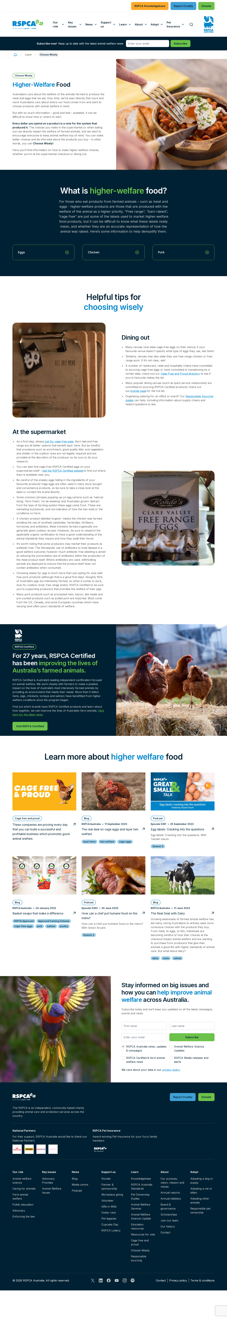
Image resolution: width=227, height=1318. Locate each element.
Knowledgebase (141, 1178)
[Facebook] (109, 1280)
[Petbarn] (29, 1149)
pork (39, 926)
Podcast (77, 1190)
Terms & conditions (202, 1280)
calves (177, 958)
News (75, 1172)
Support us (108, 1172)
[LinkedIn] (101, 1280)
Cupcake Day (109, 1224)
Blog (74, 1178)
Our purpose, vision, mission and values (172, 1182)
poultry (64, 926)
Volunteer (107, 1200)
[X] (93, 1280)
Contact (165, 1232)
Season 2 (88, 935)
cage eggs (125, 841)
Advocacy (18, 1210)
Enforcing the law (23, 1216)
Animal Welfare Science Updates (189, 1048)
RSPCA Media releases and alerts (191, 1059)
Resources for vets (143, 1234)
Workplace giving (112, 1194)
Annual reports (170, 1192)
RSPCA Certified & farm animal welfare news (145, 1059)
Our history (168, 1226)
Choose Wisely (140, 1250)
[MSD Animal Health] (41, 1149)
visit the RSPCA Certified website (62, 470)
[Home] (15, 54)
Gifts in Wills (108, 1206)
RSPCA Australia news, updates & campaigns (146, 1048)
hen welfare (107, 841)
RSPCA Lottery (110, 1230)
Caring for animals (24, 1188)
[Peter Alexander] (53, 1149)
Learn (28, 54)
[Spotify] (133, 1280)
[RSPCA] (28, 24)
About (165, 1172)
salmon (51, 926)
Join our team (169, 1220)
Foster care (108, 1212)
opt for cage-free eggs (59, 441)
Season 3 (157, 846)
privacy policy (171, 1069)
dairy (155, 958)
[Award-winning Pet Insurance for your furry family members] (100, 1149)
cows (166, 958)
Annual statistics (171, 1198)
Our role (17, 1172)
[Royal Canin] (17, 1149)
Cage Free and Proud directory (180, 373)
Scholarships (169, 1214)
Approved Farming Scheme (53, 921)
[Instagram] (125, 1280)
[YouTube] (117, 1280)
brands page (138, 391)
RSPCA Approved (24, 921)
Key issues (49, 1172)
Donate (106, 1178)
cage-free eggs (23, 926)
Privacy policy (178, 1280)
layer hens (89, 841)
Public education (22, 1204)
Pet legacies (108, 1218)
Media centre (80, 1184)
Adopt (194, 1172)
